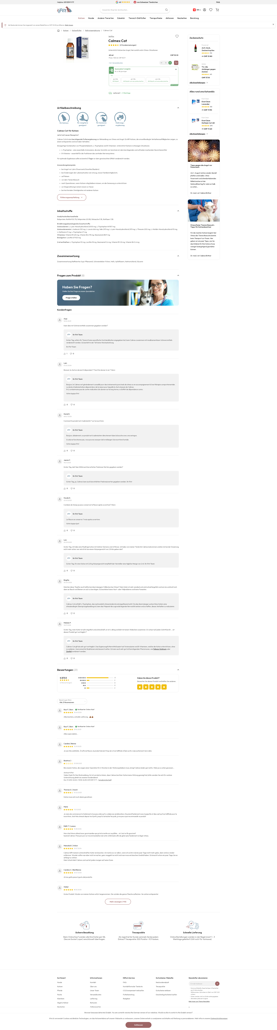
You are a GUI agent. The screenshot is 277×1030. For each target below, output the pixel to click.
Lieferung (93, 999)
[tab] (143, 70)
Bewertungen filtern (65, 700)
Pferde (59, 990)
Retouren (93, 1003)
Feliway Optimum (159, 649)
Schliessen (138, 1025)
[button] (197, 9)
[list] (76, 49)
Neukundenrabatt (162, 982)
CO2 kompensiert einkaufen (133, 990)
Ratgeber (126, 999)
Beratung (194, 18)
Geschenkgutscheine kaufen (166, 995)
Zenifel (69, 651)
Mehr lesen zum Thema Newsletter (199, 1001)
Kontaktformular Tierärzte (133, 986)
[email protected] (104, 780)
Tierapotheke (156, 18)
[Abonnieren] (217, 983)
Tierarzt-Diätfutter (137, 18)
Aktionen (170, 18)
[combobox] (135, 10)
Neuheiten (182, 18)
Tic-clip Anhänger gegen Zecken (209, 69)
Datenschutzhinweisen (219, 1018)
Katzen (81, 18)
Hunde (91, 18)
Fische (59, 995)
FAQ (218, 2)
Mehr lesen (69, 25)
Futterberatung (128, 995)
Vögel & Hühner (62, 1003)
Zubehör (121, 18)
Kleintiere (60, 999)
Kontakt (93, 982)
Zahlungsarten (95, 1007)
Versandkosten (117, 63)
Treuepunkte (160, 986)
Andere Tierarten (106, 18)
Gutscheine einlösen (163, 990)
